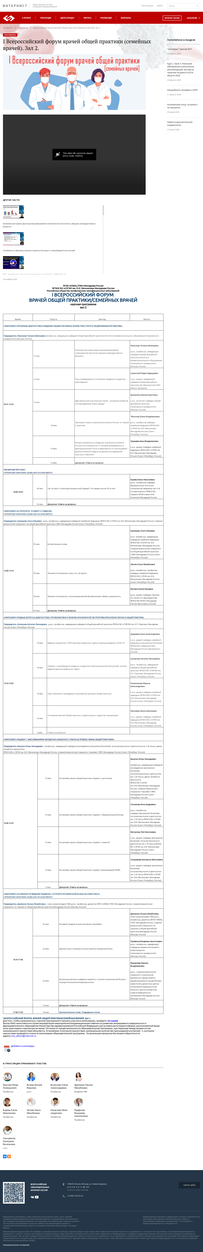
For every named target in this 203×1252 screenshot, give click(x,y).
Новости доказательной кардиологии (179, 123)
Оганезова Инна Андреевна (59, 1111)
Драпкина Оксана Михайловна (83, 1086)
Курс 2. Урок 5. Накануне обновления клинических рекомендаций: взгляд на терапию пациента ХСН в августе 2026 (180, 69)
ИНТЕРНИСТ (16, 6)
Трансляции (45, 18)
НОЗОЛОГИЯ (192, 18)
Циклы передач (67, 18)
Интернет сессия (172, 18)
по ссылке (112, 1020)
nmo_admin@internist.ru (23, 1036)
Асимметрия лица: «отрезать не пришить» (182, 106)
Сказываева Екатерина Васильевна (9, 1141)
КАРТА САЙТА (189, 1185)
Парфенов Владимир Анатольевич (81, 1113)
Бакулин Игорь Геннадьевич (10, 1086)
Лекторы (87, 18)
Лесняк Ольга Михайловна (34, 1111)
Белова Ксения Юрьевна (34, 1086)
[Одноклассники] (9, 1156)
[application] (74, 155)
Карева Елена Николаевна (10, 1111)
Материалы (126, 18)
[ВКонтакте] (5, 1156)
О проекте (26, 18)
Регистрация (147, 6)
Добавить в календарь (22, 1046)
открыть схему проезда (77, 1190)
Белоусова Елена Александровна (59, 1086)
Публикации (106, 18)
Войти (160, 6)
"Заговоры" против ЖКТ (179, 49)
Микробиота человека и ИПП (182, 90)
